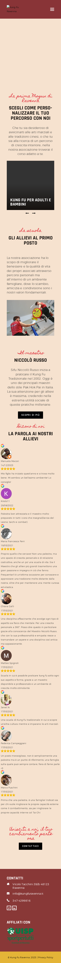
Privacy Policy (45, 957)
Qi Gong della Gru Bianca (32, 202)
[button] (27, 213)
